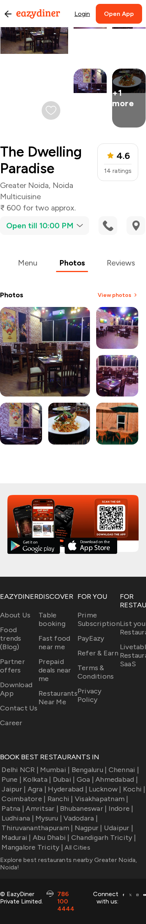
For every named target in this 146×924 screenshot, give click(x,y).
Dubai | (64, 779)
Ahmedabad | (116, 779)
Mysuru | (48, 818)
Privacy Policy (89, 695)
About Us (15, 615)
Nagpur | (88, 828)
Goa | (85, 779)
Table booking (52, 619)
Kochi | (134, 789)
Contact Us (19, 708)
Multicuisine (20, 196)
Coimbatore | (24, 799)
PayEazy (90, 638)
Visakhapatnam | (101, 799)
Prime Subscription (98, 619)
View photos (114, 295)
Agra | (37, 789)
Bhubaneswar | (83, 808)
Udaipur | (118, 828)
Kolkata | (37, 779)
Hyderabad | (67, 789)
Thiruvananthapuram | (37, 828)
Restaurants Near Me (58, 697)
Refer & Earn (97, 653)
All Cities (76, 847)
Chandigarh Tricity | (103, 837)
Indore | (121, 808)
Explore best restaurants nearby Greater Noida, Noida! (68, 863)
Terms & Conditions (95, 672)
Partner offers (12, 665)
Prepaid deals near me (55, 670)
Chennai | (124, 769)
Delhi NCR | (20, 769)
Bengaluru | (89, 769)
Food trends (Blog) (10, 638)
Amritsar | (42, 808)
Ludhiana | (18, 818)
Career (11, 723)
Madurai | (16, 837)
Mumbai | (55, 769)
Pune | (11, 779)
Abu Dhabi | (51, 837)
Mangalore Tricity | (32, 847)
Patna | (13, 808)
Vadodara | (80, 818)
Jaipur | (14, 789)
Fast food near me (54, 642)
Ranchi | (60, 799)
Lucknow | (105, 789)
